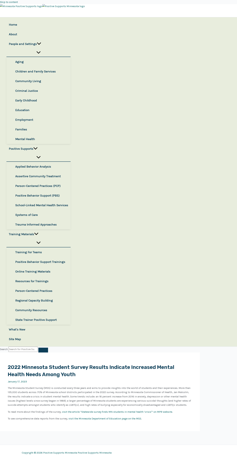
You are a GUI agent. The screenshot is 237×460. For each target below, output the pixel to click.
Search (4, 349)
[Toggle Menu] (38, 53)
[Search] (43, 350)
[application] (39, 44)
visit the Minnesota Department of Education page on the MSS (105, 418)
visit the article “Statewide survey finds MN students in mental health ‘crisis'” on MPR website (117, 411)
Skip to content (9, 2)
